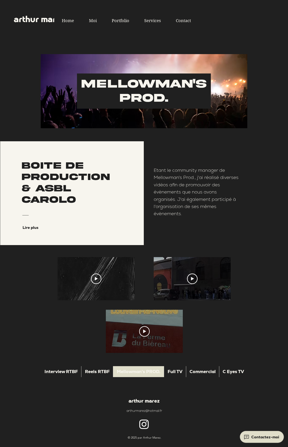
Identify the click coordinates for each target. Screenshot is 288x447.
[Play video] (96, 279)
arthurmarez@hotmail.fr (144, 411)
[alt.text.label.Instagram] (144, 424)
